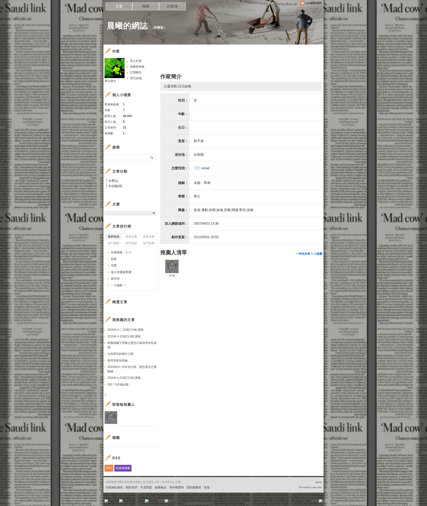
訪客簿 (172, 6)
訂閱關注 (136, 72)
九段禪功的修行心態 (120, 353)
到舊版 (158, 27)
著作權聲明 (176, 487)
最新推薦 (149, 236)
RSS (109, 468)
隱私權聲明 (194, 487)
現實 (114, 265)
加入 (301, 502)
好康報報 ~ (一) (121, 252)
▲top (318, 482)
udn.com (316, 487)
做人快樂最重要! (121, 272)
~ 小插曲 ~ (118, 285)
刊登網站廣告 (114, 487)
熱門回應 (131, 243)
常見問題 (146, 487)
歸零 (114, 259)
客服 (207, 487)
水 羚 (172, 275)
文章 (119, 6)
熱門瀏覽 (113, 243)
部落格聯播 (123, 468)
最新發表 (113, 236)
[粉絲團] (106, 501)
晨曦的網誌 (127, 25)
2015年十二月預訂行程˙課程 (125, 329)
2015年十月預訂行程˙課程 (124, 336)
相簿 (145, 6)
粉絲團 (113, 502)
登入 (293, 502)
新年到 (115, 278)
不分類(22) (115, 186)
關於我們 (131, 487)
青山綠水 (110, 81)
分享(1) (113, 180)
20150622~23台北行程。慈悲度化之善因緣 (132, 369)
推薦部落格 (137, 66)
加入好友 (136, 60)
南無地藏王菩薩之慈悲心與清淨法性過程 (132, 345)
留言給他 (136, 78)
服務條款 (160, 487)
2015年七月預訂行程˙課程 (124, 377)
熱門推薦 (149, 243)
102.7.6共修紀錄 (118, 384)
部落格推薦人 (123, 404)
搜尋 (152, 157)
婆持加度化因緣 (117, 360)
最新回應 (131, 236)
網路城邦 (312, 502)
